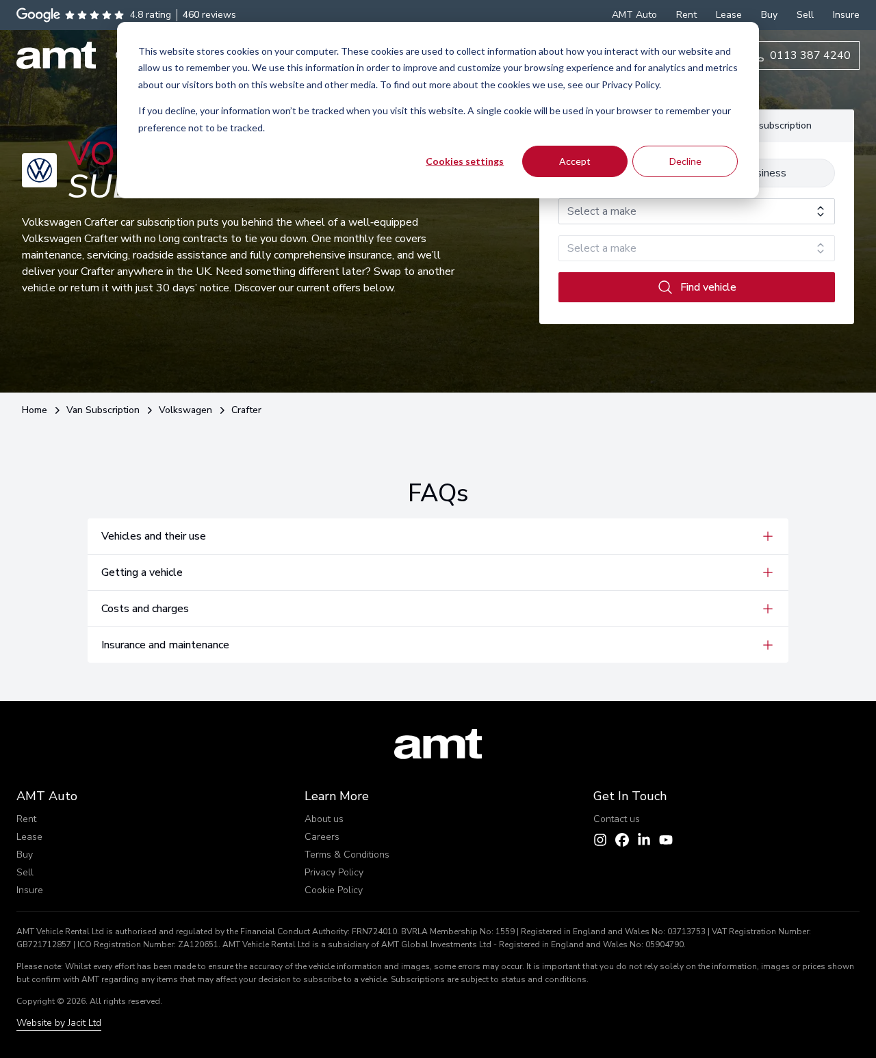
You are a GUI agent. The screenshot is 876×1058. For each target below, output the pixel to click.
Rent (26, 818)
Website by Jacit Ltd (58, 1022)
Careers (322, 836)
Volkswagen (185, 410)
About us (324, 818)
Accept (575, 161)
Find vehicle (708, 287)
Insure (29, 890)
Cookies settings (465, 161)
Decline (685, 161)
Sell (25, 872)
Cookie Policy (334, 890)
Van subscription (776, 125)
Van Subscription (103, 410)
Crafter (246, 410)
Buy (24, 854)
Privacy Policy (334, 872)
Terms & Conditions (347, 854)
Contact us (616, 818)
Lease (29, 836)
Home (34, 410)
